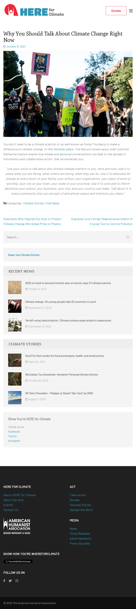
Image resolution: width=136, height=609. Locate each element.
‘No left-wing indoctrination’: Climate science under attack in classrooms (68, 320)
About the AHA (13, 500)
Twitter (12, 436)
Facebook (14, 431)
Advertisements (80, 538)
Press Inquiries (80, 543)
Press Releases (80, 533)
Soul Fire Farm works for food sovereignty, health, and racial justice (64, 355)
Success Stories (80, 505)
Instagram (14, 440)
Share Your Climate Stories (23, 254)
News (73, 528)
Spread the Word (81, 510)
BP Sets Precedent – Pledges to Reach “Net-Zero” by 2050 (59, 393)
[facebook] (4, 581)
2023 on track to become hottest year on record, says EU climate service (68, 283)
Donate (116, 11)
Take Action (78, 495)
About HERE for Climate (19, 495)
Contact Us (11, 510)
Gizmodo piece (63, 149)
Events (8, 505)
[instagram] (16, 581)
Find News (52, 203)
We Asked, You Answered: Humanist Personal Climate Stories (61, 374)
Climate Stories (33, 203)
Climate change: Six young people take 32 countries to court (60, 301)
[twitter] (10, 581)
